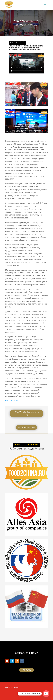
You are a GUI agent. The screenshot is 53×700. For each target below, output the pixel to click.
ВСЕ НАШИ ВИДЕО (26, 427)
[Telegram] (12, 661)
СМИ (7, 400)
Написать (26, 670)
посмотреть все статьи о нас (26, 413)
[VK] (22, 661)
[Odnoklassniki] (17, 661)
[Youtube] (7, 661)
